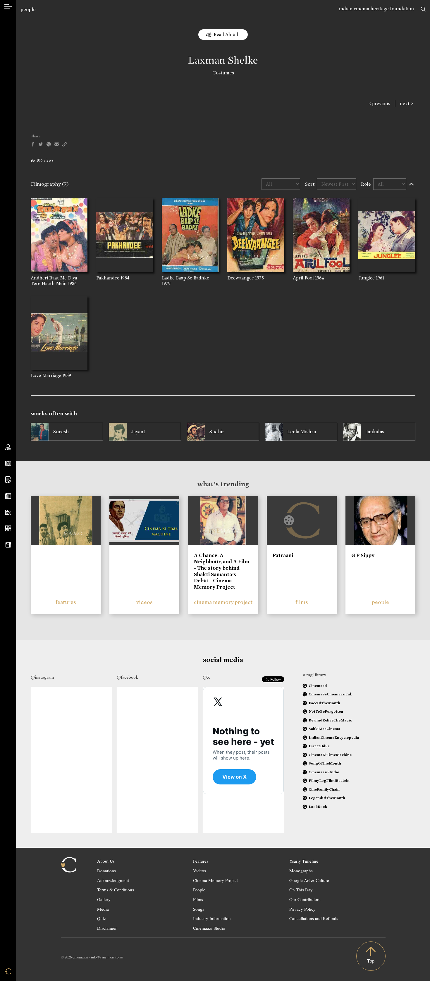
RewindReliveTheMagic (330, 720)
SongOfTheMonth (325, 763)
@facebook (127, 677)
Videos (199, 870)
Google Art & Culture (309, 880)
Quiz (101, 918)
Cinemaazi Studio (209, 928)
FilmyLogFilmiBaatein (329, 780)
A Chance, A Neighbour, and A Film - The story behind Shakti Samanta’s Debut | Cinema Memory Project (221, 571)
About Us (106, 861)
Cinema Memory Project (215, 880)
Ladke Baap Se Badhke (185, 278)
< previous (379, 103)
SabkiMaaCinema (324, 728)
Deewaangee (240, 278)
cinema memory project (223, 602)
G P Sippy (362, 555)
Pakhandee (107, 278)
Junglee (366, 278)
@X (206, 677)
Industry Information (212, 918)
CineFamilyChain (324, 789)
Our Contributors (304, 899)
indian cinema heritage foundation (376, 9)
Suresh (61, 432)
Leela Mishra (301, 432)
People (199, 890)
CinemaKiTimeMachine (330, 755)
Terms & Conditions (115, 890)
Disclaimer (107, 928)
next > (406, 103)
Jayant (138, 432)
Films (198, 899)
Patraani (283, 555)
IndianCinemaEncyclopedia (334, 737)
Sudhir (216, 432)
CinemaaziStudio (324, 772)
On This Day (301, 890)
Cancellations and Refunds (313, 918)
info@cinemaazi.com (107, 957)
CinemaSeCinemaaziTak (330, 694)
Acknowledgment (113, 880)
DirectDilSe (319, 746)
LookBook (318, 806)
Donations (106, 870)
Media (103, 909)
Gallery (104, 899)
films (301, 602)
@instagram (42, 677)
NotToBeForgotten (326, 711)
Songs (198, 909)
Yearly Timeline (303, 861)
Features (200, 861)
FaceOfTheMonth (324, 703)
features (66, 602)
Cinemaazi (318, 685)
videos (144, 602)
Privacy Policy (302, 909)
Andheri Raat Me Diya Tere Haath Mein (54, 280)
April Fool (303, 278)
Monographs (301, 870)
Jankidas (374, 432)
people (28, 9)
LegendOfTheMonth (327, 798)
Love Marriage (46, 375)
